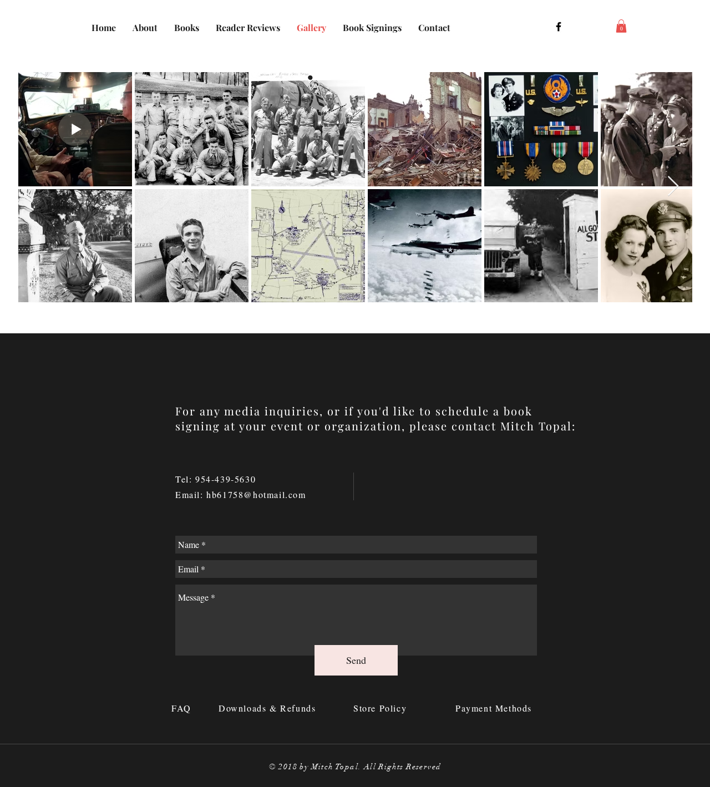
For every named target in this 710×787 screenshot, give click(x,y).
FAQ (183, 708)
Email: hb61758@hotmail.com (240, 494)
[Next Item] (673, 186)
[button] (621, 26)
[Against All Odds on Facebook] (558, 27)
